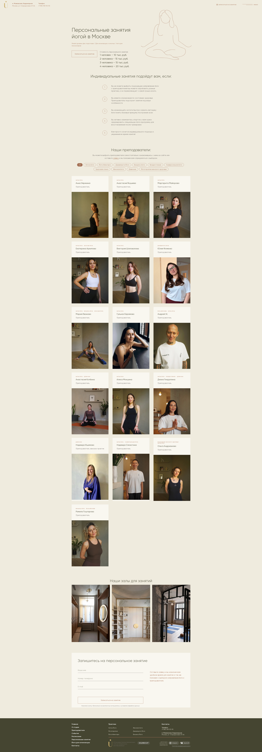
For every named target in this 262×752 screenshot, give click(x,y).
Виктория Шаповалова (128, 248)
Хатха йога (90, 165)
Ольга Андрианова (167, 446)
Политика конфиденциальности (181, 746)
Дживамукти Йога (122, 165)
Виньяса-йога (139, 165)
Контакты (75, 746)
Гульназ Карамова (125, 314)
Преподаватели (78, 730)
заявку (116, 158)
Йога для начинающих (81, 743)
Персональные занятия (81, 739)
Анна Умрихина (83, 183)
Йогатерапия (113, 731)
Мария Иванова (83, 314)
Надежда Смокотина (127, 445)
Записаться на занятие (110, 700)
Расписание (76, 736)
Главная (75, 724)
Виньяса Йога (137, 734)
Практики (112, 724)
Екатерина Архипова (86, 248)
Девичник (132, 169)
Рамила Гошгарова (85, 511)
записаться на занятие (227, 5)
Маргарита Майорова (168, 183)
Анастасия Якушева (126, 183)
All (80, 165)
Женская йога (118, 169)
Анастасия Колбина (85, 379)
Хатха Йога (112, 728)
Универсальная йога (174, 165)
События (75, 733)
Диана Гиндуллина (166, 379)
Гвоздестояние (155, 165)
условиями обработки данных (130, 706)
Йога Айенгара (105, 165)
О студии (75, 727)
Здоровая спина (102, 169)
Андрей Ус (163, 314)
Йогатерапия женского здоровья (154, 169)
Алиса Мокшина (124, 379)
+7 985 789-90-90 (167, 728)
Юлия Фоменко (165, 248)
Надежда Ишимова (85, 445)
